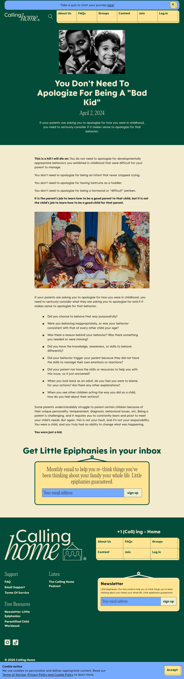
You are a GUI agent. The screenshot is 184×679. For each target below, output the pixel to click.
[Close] (173, 5)
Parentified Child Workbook (17, 624)
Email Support (15, 587)
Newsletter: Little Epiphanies (17, 614)
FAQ (8, 582)
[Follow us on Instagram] (7, 642)
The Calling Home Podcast (61, 584)
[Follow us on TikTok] (15, 642)
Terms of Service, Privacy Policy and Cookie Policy (37, 674)
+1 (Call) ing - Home (138, 531)
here (110, 5)
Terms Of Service (17, 592)
